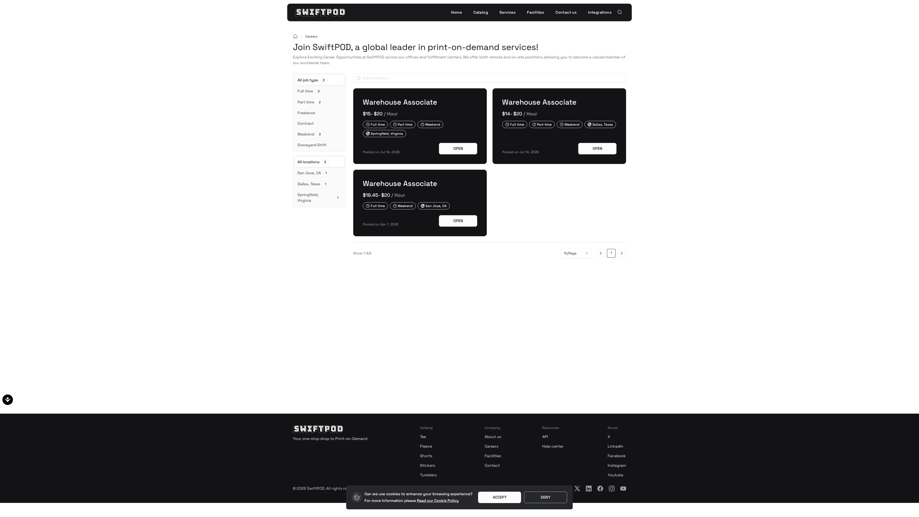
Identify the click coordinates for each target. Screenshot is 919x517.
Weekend (309, 134)
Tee (423, 436)
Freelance (306, 112)
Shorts (426, 455)
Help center (553, 446)
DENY (545, 497)
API (545, 436)
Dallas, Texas (311, 183)
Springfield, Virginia (317, 197)
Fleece (426, 446)
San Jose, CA (312, 172)
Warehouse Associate (400, 102)
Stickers (427, 465)
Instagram (617, 465)
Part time (309, 102)
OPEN (458, 148)
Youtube (615, 475)
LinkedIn (615, 446)
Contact (492, 465)
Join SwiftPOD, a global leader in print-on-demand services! (415, 47)
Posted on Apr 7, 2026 (380, 224)
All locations (311, 161)
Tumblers (428, 475)
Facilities (493, 455)
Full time (308, 91)
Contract (305, 123)
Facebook (617, 455)
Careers (491, 446)
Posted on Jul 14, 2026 (381, 152)
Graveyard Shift (311, 144)
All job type (311, 80)
